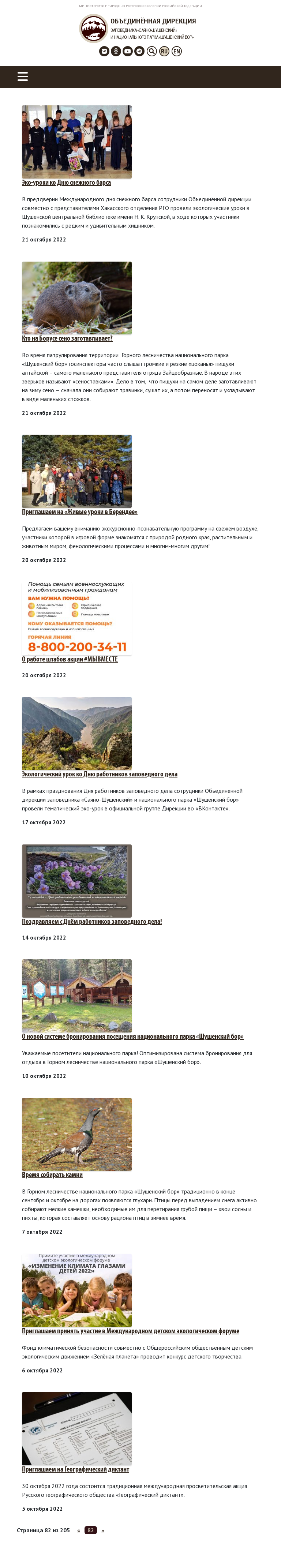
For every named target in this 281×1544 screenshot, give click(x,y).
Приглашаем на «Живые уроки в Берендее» (80, 512)
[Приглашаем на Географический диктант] (77, 1428)
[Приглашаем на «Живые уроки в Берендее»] (77, 470)
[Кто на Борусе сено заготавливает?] (77, 297)
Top (263, 1526)
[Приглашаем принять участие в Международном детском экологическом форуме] (77, 1289)
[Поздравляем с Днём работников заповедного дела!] (77, 880)
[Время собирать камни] (77, 1134)
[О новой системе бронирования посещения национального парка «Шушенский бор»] (77, 995)
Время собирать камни (52, 1175)
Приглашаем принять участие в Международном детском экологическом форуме (130, 1331)
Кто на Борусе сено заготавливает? (67, 338)
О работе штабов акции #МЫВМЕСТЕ (70, 659)
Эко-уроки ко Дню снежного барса (66, 183)
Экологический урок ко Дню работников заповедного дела (99, 774)
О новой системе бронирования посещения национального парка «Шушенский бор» (133, 1037)
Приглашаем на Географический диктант (75, 1469)
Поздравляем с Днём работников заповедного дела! (92, 922)
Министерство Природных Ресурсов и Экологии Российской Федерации (140, 6)
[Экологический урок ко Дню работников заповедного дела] (77, 733)
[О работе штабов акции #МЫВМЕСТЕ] (77, 618)
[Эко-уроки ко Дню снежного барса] (77, 141)
